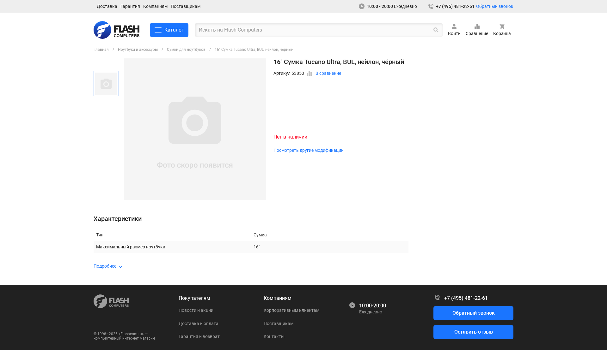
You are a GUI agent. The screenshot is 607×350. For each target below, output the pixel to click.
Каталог (174, 30)
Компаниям (155, 6)
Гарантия (130, 6)
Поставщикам (185, 6)
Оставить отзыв (473, 332)
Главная (101, 49)
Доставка (107, 6)
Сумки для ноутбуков (186, 49)
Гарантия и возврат (199, 336)
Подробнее (105, 266)
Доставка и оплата (198, 323)
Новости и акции (196, 310)
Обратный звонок (494, 6)
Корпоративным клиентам (291, 310)
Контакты (274, 336)
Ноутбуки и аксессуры (138, 49)
